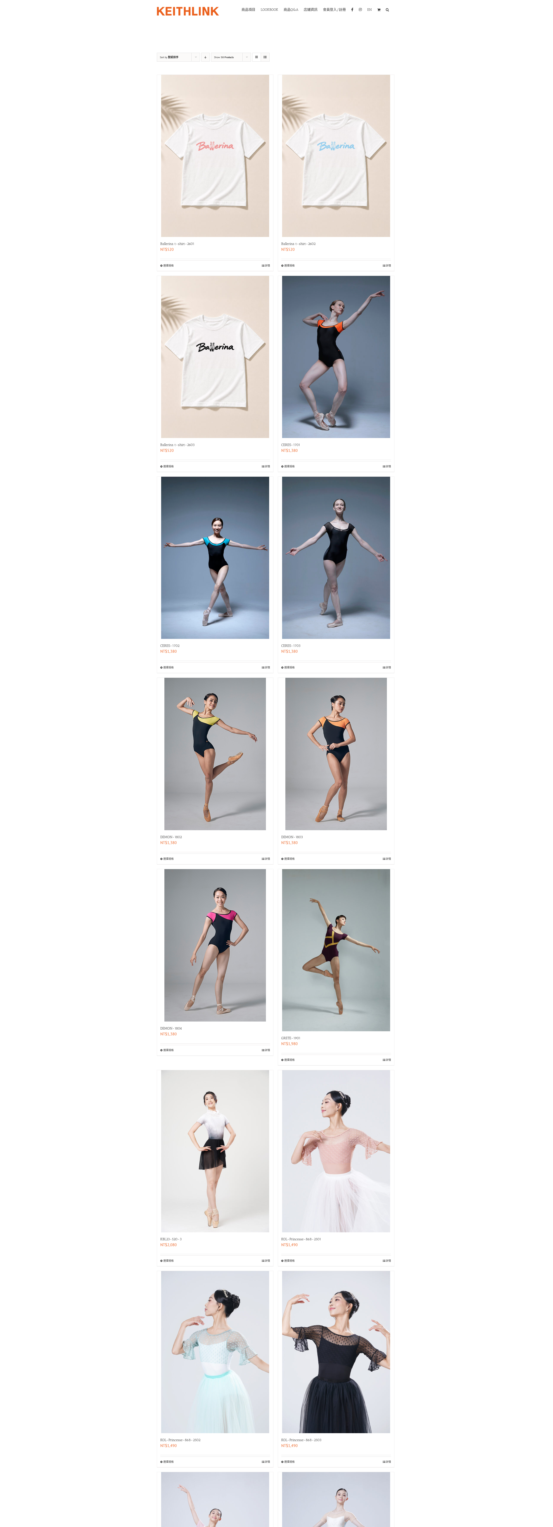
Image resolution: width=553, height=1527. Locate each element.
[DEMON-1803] (336, 754)
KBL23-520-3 (171, 1239)
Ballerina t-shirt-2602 (298, 244)
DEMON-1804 (171, 1028)
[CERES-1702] (215, 558)
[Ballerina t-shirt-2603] (215, 357)
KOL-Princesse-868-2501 (301, 1239)
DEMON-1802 (171, 837)
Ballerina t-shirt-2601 (177, 244)
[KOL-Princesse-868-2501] (336, 1151)
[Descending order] (205, 57)
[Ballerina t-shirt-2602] (336, 156)
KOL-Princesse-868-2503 (301, 1440)
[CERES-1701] (336, 357)
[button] (387, 9)
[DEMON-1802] (215, 754)
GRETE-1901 (290, 1038)
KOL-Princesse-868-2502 (180, 1440)
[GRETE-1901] (336, 950)
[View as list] (265, 57)
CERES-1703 (290, 646)
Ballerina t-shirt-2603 (177, 445)
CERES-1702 (170, 646)
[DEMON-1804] (215, 945)
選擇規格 (168, 265)
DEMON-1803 (292, 837)
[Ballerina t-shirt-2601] (215, 156)
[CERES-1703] (336, 558)
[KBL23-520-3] (215, 1151)
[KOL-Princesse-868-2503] (336, 1352)
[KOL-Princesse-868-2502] (215, 1352)
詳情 (267, 265)
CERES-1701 (290, 445)
